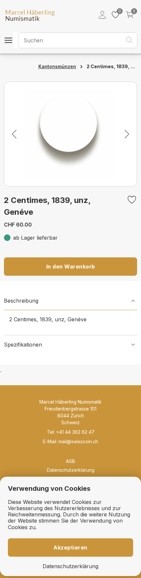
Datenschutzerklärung (70, 470)
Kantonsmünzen (57, 66)
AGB (70, 461)
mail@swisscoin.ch (78, 441)
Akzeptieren (70, 547)
